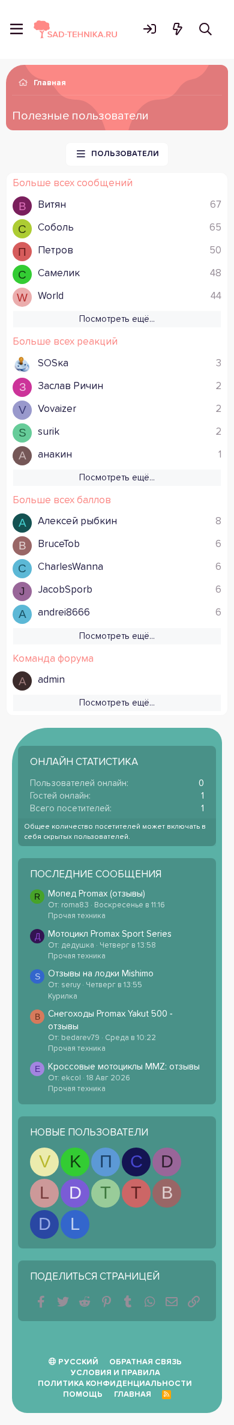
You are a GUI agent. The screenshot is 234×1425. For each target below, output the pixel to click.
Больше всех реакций (65, 342)
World (51, 296)
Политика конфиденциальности (115, 1384)
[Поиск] (205, 29)
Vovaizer (57, 409)
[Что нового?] (177, 29)
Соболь (56, 228)
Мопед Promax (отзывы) (96, 893)
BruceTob (59, 544)
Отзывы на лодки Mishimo (101, 973)
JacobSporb (65, 590)
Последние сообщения (95, 875)
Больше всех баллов (62, 500)
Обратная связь (145, 1362)
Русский (77, 1362)
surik (48, 432)
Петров (55, 251)
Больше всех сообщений (73, 183)
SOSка (53, 364)
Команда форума (53, 659)
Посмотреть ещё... (117, 319)
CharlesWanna (70, 567)
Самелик (59, 273)
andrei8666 (64, 613)
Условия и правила (115, 1373)
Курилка (62, 996)
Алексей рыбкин (77, 521)
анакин (55, 455)
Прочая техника (77, 916)
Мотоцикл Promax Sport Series (110, 934)
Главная (132, 1395)
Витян (52, 205)
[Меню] (16, 29)
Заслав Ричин (70, 386)
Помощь (83, 1395)
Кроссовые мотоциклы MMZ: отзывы (124, 1066)
